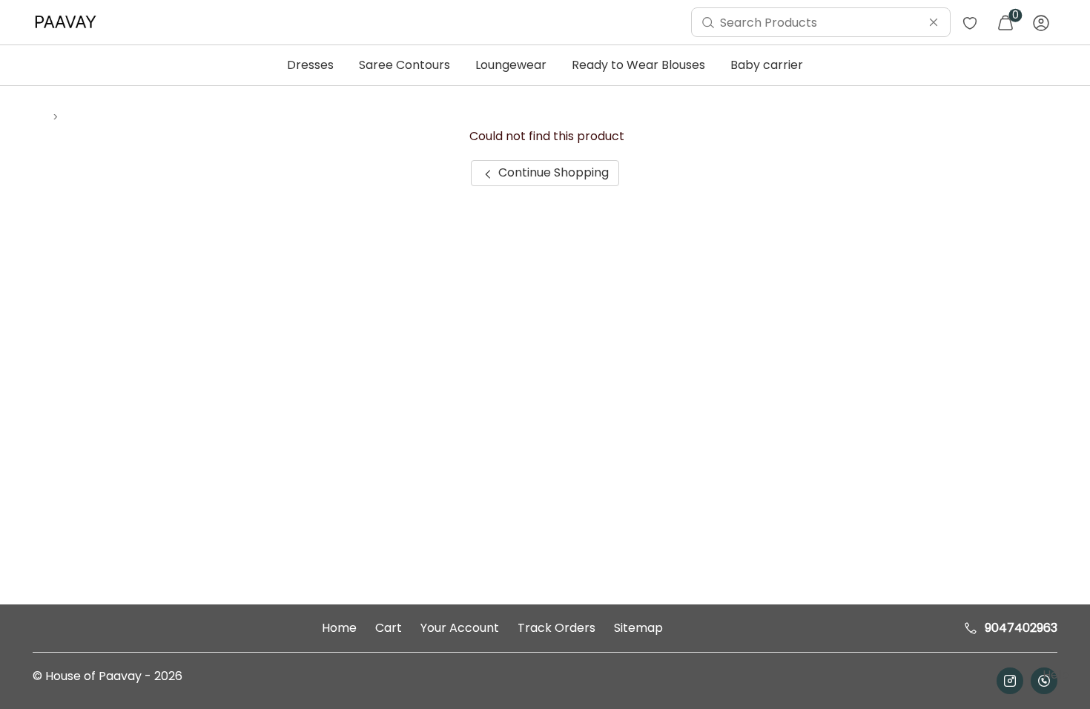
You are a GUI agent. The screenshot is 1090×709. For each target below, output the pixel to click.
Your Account (459, 627)
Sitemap (638, 627)
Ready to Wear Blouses (638, 64)
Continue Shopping (552, 172)
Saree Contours (404, 64)
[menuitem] (69, 22)
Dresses (310, 64)
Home (339, 627)
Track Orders (556, 627)
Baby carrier (766, 64)
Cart (388, 627)
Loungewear (510, 64)
